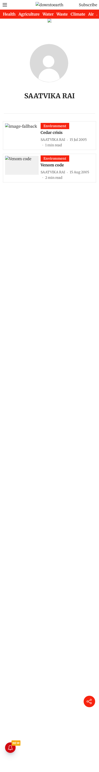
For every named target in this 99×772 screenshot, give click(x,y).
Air (91, 14)
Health (9, 14)
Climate (78, 14)
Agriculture (29, 14)
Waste (62, 14)
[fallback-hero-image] (23, 135)
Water (48, 14)
